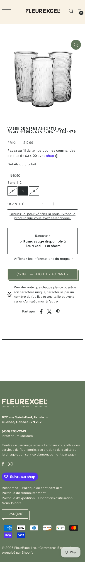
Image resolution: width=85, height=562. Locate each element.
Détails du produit (21, 164)
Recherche (10, 488)
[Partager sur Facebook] (41, 311)
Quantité (15, 204)
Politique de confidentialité (42, 488)
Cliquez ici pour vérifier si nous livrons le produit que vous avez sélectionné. (42, 216)
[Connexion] (71, 11)
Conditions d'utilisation (55, 498)
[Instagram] (10, 463)
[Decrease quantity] (31, 203)
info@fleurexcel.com (17, 436)
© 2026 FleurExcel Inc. (19, 548)
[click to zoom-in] (76, 45)
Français (15, 514)
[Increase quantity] (53, 203)
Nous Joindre (12, 503)
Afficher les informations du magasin (43, 258)
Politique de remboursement (24, 493)
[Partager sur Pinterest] (58, 311)
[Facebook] (3, 463)
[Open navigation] (7, 11)
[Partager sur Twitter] (49, 311)
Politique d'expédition (18, 498)
